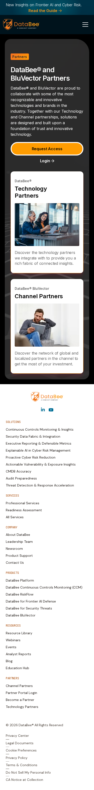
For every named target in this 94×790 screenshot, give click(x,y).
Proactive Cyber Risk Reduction (30, 457)
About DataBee (18, 534)
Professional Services (22, 503)
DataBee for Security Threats (29, 608)
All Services (15, 517)
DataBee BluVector (20, 615)
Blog (9, 661)
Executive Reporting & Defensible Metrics (38, 443)
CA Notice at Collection (24, 779)
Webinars (13, 640)
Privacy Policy (16, 758)
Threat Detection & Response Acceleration (40, 485)
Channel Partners (39, 296)
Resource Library (19, 633)
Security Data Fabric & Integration (33, 436)
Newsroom (14, 548)
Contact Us (15, 562)
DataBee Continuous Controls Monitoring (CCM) (44, 587)
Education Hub (17, 668)
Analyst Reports (18, 654)
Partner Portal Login (21, 693)
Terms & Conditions (21, 765)
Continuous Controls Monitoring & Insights (40, 429)
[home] (21, 24)
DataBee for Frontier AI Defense (31, 601)
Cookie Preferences (21, 750)
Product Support (19, 555)
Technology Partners (31, 192)
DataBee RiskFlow (20, 594)
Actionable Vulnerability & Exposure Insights (41, 464)
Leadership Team (19, 541)
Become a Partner (20, 700)
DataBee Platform (20, 580)
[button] (85, 24)
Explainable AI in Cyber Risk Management (38, 450)
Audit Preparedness (21, 478)
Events (11, 647)
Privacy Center (17, 735)
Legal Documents (20, 743)
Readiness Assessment (24, 510)
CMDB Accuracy (18, 471)
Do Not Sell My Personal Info (28, 772)
